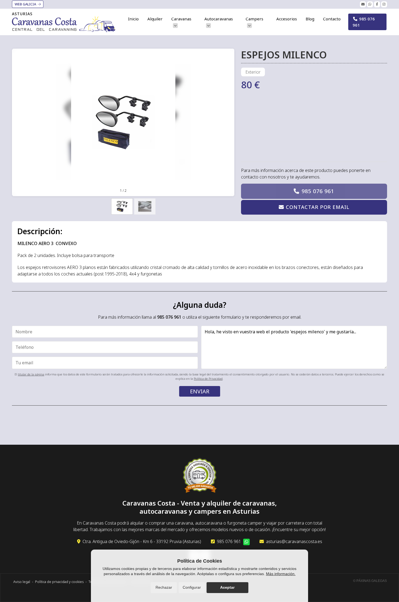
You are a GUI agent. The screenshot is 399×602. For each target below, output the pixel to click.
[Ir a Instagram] (384, 4)
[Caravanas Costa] (63, 24)
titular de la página (31, 374)
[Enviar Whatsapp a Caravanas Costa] (370, 4)
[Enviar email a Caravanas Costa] (363, 4)
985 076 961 (318, 191)
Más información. (281, 574)
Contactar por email (317, 206)
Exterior (253, 72)
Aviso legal (21, 581)
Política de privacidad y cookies (59, 581)
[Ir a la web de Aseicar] (200, 476)
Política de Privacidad (208, 379)
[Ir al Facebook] (377, 4)
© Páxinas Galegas (370, 581)
